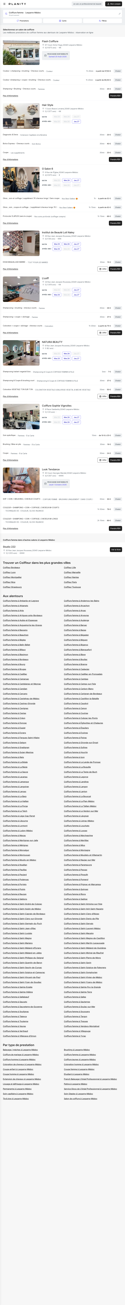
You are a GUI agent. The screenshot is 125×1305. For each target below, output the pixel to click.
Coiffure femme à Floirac (75, 737)
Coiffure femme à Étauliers (76, 728)
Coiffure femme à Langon (76, 786)
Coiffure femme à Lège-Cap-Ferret (19, 816)
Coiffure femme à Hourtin (76, 752)
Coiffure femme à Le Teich (15, 811)
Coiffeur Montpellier (12, 577)
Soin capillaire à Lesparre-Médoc (18, 1093)
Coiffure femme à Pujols (14, 889)
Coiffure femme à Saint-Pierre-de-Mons (82, 958)
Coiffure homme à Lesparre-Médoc (19, 1059)
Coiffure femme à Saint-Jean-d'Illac (19, 928)
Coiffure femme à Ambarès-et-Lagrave (21, 600)
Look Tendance (51, 469)
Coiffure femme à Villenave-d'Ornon (19, 1036)
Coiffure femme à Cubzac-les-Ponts (81, 718)
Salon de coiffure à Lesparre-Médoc (80, 1098)
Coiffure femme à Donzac (15, 723)
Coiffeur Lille (70, 567)
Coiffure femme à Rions (75, 894)
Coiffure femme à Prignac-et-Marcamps (82, 884)
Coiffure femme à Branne (75, 664)
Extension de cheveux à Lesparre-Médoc (22, 1079)
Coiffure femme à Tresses (76, 1021)
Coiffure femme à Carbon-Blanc (79, 689)
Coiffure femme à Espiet (14, 728)
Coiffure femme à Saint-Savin (77, 962)
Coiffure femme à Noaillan (15, 865)
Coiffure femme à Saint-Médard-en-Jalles (22, 953)
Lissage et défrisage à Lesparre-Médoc (21, 1084)
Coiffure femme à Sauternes (77, 1002)
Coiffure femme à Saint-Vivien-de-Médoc (83, 977)
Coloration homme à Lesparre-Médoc (81, 1064)
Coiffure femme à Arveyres (76, 615)
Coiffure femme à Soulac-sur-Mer (79, 1006)
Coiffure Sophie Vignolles (57, 405)
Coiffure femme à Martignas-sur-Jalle (20, 840)
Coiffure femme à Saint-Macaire (79, 933)
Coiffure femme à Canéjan (15, 689)
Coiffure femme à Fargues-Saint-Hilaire (21, 737)
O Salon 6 (47, 168)
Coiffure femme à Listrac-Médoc (79, 821)
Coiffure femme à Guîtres (75, 747)
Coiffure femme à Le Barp (14, 796)
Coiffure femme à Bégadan (76, 635)
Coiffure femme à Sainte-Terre (78, 992)
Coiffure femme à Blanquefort (78, 649)
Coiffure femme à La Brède (15, 762)
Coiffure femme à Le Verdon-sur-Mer (81, 811)
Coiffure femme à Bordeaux (15, 659)
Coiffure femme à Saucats (15, 1002)
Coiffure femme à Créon (14, 718)
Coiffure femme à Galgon (14, 742)
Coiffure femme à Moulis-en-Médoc (19, 860)
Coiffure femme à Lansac (14, 791)
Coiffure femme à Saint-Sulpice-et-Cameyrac (24, 972)
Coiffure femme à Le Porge (15, 806)
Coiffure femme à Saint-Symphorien (80, 972)
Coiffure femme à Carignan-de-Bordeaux (83, 693)
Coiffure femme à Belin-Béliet (16, 645)
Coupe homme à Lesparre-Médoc (18, 1074)
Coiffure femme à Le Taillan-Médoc (80, 806)
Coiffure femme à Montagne (77, 850)
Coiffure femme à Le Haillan (16, 801)
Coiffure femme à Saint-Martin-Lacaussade (84, 943)
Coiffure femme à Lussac (75, 830)
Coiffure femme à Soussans (77, 1011)
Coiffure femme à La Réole (15, 767)
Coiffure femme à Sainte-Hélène (18, 992)
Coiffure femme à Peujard (15, 874)
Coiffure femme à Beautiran (15, 635)
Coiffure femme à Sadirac (76, 899)
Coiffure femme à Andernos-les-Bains (81, 600)
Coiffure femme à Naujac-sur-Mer (79, 860)
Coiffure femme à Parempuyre (78, 865)
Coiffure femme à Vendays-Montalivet (81, 1026)
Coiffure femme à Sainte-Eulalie (17, 987)
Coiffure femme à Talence (15, 1016)
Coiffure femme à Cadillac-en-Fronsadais (83, 674)
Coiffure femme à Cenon (75, 708)
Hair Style (47, 105)
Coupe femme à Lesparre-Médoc (79, 1069)
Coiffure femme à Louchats (76, 825)
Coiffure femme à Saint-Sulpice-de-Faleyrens (85, 967)
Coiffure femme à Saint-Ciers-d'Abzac (81, 914)
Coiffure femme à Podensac (16, 879)
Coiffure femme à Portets (14, 884)
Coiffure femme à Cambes (76, 679)
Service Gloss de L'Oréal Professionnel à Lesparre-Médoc (90, 1089)
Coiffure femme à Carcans (15, 693)
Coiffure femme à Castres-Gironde (19, 703)
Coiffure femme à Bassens (15, 630)
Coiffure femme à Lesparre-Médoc (80, 1054)
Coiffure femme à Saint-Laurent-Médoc (82, 928)
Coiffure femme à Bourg (14, 664)
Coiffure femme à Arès (13, 610)
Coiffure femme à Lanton (75, 791)
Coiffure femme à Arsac (75, 610)
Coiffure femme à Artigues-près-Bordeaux (22, 615)
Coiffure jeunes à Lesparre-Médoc (80, 1059)
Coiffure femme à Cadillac (15, 674)
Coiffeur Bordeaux (11, 567)
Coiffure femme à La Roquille (77, 767)
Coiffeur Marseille (72, 572)
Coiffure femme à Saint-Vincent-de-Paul (21, 977)
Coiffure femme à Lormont (15, 825)
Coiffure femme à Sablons (15, 899)
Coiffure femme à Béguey (76, 640)
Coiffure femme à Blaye (75, 654)
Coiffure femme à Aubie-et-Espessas (20, 620)
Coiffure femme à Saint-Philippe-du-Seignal (23, 958)
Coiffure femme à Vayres (14, 1026)
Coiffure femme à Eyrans (14, 733)
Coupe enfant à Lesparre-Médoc (18, 1069)
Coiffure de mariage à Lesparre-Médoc (21, 1054)
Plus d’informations (10, 96)
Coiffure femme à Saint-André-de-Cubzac (22, 904)
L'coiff (45, 278)
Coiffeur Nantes (71, 577)
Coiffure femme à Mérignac (15, 845)
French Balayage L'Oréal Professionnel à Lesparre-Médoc (90, 1079)
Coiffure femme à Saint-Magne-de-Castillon (84, 938)
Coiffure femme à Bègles (14, 640)
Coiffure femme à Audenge (76, 620)
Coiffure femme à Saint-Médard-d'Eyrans (22, 948)
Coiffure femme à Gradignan (16, 747)
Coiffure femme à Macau (14, 835)
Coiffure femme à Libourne (15, 821)
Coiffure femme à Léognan (76, 816)
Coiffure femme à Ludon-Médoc (18, 830)
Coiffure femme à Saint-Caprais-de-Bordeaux (24, 914)
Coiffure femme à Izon (74, 757)
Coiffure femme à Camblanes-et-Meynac (22, 684)
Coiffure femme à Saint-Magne (17, 938)
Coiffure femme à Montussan (16, 855)
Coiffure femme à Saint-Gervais (78, 923)
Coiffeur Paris (70, 582)
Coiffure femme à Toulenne (15, 1021)
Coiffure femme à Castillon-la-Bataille (81, 698)
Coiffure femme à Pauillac (15, 869)
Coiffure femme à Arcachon (77, 605)
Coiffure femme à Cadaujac (76, 669)
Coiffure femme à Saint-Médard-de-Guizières (85, 948)
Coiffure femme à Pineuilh (76, 874)
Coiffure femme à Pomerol (76, 879)
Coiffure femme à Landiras (76, 781)
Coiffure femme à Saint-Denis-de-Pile (81, 918)
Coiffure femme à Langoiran (16, 786)
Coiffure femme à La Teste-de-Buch (80, 772)
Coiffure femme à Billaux (14, 649)
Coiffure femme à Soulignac (16, 1011)
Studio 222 (9, 546)
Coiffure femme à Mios (74, 845)
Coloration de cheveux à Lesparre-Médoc (22, 1064)
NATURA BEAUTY (52, 342)
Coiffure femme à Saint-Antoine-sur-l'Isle (83, 904)
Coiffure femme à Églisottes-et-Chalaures (83, 723)
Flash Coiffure (50, 41)
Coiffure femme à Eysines (76, 733)
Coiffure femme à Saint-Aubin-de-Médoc (22, 909)
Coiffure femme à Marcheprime (78, 835)
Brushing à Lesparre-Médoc (77, 1049)
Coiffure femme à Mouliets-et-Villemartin (83, 855)
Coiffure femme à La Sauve (15, 772)
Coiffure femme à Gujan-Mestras (18, 752)
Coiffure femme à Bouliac (75, 659)
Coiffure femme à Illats (13, 757)
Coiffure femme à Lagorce (76, 777)
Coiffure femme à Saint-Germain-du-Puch (22, 923)
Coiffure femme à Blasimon (15, 654)
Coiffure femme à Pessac (75, 869)
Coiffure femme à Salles (75, 997)
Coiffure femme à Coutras (76, 713)
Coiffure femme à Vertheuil (15, 1031)
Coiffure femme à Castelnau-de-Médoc (21, 698)
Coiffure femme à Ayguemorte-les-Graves (22, 625)
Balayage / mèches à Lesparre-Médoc (20, 1049)
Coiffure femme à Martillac (76, 840)
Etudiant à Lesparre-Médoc (76, 1074)
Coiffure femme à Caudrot (76, 703)
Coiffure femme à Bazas (75, 630)
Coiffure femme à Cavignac (15, 708)
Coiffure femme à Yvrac (75, 1036)
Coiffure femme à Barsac (75, 625)
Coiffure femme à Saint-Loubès (17, 933)
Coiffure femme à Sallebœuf (16, 997)
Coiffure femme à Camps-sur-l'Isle (80, 684)
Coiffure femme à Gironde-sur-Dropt (81, 742)
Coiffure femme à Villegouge (77, 1031)
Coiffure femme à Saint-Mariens (18, 943)
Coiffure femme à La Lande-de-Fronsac (82, 762)
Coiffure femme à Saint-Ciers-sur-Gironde (22, 918)
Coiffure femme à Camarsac (16, 679)
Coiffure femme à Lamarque (16, 781)
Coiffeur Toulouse (72, 587)
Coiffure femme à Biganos (76, 645)
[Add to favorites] (36, 42)
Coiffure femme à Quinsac (76, 889)
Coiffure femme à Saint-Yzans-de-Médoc (83, 982)
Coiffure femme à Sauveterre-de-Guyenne (22, 1006)
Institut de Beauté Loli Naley (58, 232)
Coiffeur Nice (9, 582)
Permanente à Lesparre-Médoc (17, 1089)
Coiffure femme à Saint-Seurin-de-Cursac (22, 967)
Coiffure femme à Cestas (14, 713)
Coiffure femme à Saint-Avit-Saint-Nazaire (83, 909)
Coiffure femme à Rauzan (14, 894)
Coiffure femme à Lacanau (15, 777)
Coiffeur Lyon (9, 572)
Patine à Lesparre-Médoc (75, 1084)
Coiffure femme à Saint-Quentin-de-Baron (22, 962)
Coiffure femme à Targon (75, 1016)
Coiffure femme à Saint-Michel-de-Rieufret (84, 953)
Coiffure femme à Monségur (16, 850)
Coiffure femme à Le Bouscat (77, 796)
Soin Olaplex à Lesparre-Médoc (78, 1093)
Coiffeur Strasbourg (12, 587)
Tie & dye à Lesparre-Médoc (16, 1098)
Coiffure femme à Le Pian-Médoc (79, 801)
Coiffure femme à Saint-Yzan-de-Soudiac (22, 982)
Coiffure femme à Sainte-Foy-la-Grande (82, 987)
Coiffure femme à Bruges (14, 669)
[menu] (4, 3)
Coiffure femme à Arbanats (15, 605)
